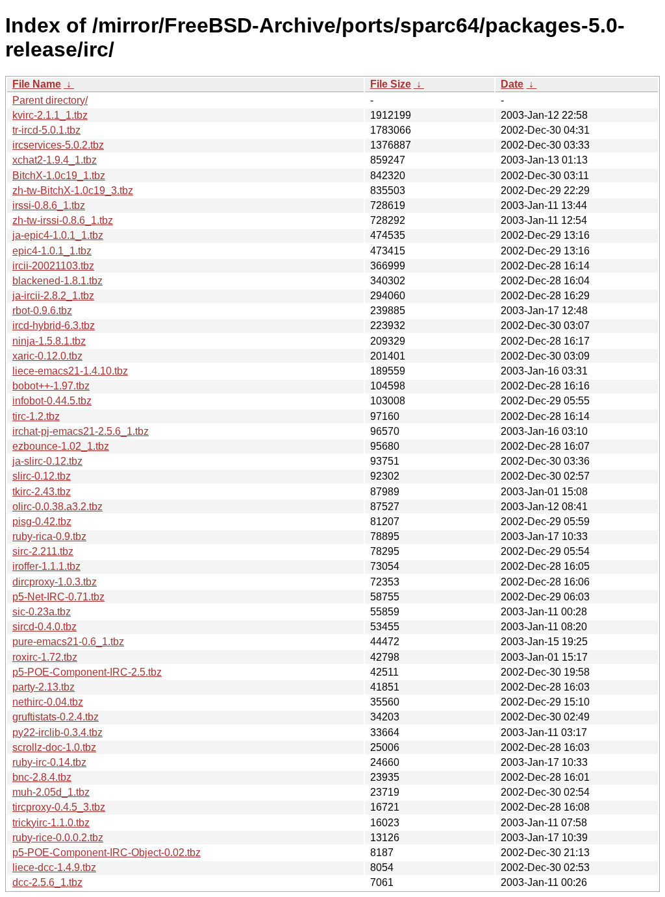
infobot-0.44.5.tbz (52, 400)
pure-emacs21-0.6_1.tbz (68, 641)
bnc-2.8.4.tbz (41, 777)
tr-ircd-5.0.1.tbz (46, 130)
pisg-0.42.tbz (41, 521)
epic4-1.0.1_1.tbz (52, 250)
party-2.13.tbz (43, 687)
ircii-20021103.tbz (53, 265)
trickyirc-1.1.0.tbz (51, 822)
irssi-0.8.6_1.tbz (48, 205)
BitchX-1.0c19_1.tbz (58, 175)
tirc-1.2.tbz (36, 416)
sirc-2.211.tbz (42, 551)
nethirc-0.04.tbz (47, 701)
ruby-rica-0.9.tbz (49, 536)
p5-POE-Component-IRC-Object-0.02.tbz (106, 852)
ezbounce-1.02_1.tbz (60, 446)
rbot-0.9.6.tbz (42, 310)
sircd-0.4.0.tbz (44, 626)
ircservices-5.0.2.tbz (58, 145)
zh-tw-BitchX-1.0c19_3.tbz (72, 190)
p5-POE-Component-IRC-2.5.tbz (87, 672)
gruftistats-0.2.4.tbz (55, 716)
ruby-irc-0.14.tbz (49, 762)
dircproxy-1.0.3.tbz (54, 581)
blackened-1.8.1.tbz (57, 280)
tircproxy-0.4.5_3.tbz (58, 807)
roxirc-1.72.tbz (44, 657)
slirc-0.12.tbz (41, 476)
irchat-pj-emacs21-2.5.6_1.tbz (80, 431)
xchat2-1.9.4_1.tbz (54, 160)
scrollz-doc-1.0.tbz (54, 747)
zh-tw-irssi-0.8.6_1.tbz (62, 220)
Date (512, 84)
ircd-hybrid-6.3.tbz (53, 325)
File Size (390, 84)
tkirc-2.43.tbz (41, 491)
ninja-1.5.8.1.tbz (49, 341)
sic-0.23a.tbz (41, 611)
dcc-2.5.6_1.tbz (47, 882)
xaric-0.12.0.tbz (47, 356)
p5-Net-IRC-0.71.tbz (58, 596)
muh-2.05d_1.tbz (51, 792)
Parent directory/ (50, 100)
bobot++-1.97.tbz (51, 385)
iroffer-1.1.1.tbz (46, 566)
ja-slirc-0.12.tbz (47, 461)
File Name (36, 84)
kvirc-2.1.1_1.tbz (50, 115)
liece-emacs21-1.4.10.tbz (70, 370)
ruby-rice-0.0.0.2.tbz (57, 837)
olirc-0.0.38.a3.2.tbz (57, 506)
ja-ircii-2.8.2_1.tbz (53, 295)
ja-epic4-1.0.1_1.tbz (57, 235)
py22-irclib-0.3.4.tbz (57, 732)
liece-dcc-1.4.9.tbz (54, 867)
